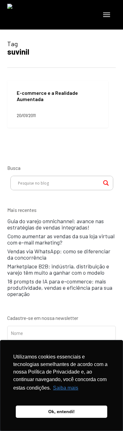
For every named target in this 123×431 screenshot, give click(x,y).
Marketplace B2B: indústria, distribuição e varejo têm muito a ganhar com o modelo (58, 269)
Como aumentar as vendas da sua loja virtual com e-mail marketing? (60, 239)
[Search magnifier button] (106, 183)
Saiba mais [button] (65, 388)
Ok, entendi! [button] (61, 411)
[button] (106, 14)
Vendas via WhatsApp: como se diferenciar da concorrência (58, 254)
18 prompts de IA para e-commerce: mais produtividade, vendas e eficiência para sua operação (59, 287)
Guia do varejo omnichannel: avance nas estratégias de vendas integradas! (55, 224)
